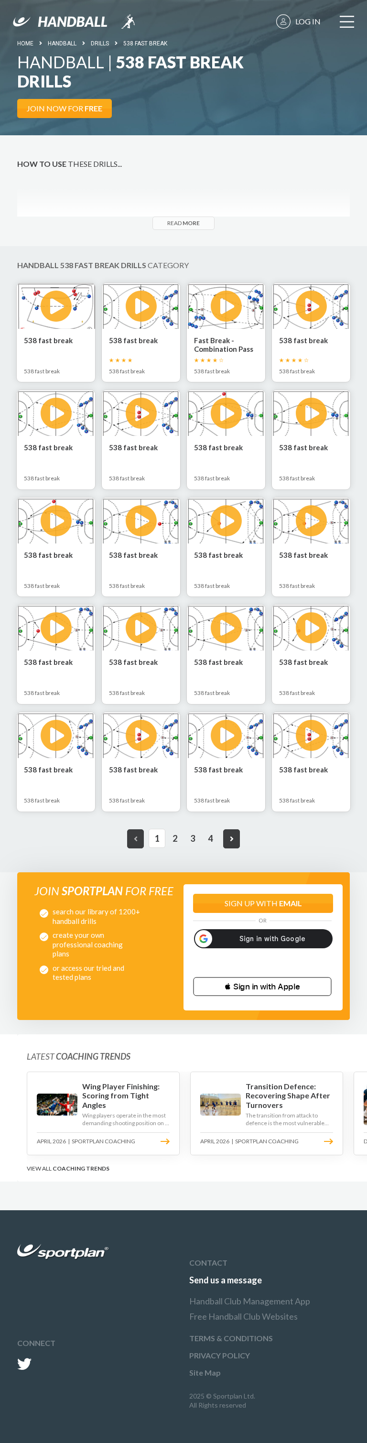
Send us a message (225, 1280)
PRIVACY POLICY (219, 1355)
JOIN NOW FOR (64, 108)
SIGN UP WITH (263, 903)
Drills (100, 43)
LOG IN (308, 21)
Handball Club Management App (249, 1301)
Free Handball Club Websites (243, 1316)
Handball (62, 43)
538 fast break (145, 43)
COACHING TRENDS (81, 1168)
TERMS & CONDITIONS (231, 1338)
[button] (262, 986)
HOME (25, 43)
